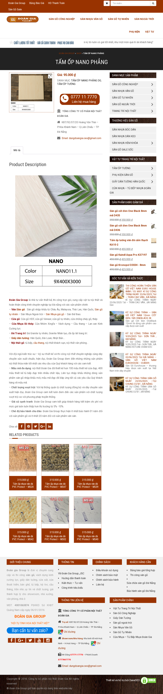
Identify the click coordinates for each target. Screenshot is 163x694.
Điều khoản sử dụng (107, 570)
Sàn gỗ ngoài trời (122, 622)
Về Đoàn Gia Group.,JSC (71, 573)
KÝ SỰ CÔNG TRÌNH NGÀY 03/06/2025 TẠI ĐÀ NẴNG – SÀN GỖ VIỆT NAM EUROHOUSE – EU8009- (141, 358)
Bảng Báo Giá (36, 3)
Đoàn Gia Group (16, 3)
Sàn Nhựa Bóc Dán (124, 129)
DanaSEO (134, 680)
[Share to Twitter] (35, 426)
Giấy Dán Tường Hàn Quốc (128, 181)
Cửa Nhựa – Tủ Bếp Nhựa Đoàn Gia (130, 190)
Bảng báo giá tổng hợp (142, 570)
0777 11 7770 (84, 96)
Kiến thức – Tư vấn (72, 583)
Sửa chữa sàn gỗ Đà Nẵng (141, 583)
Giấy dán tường (20, 338)
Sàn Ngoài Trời (144, 19)
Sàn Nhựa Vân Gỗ (122, 627)
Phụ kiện (134, 31)
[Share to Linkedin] (49, 426)
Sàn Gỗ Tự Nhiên (118, 19)
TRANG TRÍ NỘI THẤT (124, 111)
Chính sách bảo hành (107, 579)
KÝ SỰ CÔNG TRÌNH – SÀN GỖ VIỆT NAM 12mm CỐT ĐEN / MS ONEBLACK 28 (141, 315)
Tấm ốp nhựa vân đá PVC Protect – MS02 (55, 538)
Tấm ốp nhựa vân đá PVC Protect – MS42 (23, 538)
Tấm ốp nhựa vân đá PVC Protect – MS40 (87, 538)
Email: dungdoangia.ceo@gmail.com (81, 138)
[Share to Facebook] (21, 426)
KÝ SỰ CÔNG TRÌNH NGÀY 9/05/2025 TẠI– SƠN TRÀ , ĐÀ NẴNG (141, 336)
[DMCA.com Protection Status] (148, 680)
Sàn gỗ (21, 309)
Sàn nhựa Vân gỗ (91, 19)
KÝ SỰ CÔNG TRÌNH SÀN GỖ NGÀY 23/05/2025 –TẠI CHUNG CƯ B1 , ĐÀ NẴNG (141, 381)
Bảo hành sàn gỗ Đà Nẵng (141, 590)
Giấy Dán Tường (122, 617)
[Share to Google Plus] (42, 426)
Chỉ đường (69, 631)
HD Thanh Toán (56, 3)
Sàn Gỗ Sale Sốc (122, 149)
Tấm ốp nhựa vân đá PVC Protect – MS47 (55, 485)
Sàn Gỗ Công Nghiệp (62, 19)
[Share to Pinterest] (28, 426)
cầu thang (38, 342)
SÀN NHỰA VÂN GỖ (123, 90)
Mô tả (17, 150)
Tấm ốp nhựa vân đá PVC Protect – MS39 (87, 485)
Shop (78, 53)
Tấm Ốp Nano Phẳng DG (86, 80)
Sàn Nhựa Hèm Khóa (125, 142)
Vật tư (149, 31)
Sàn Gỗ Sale (15, 9)
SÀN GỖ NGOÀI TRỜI (123, 104)
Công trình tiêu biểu (72, 587)
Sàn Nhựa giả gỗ (55, 314)
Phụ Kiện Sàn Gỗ (122, 174)
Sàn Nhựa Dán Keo (124, 136)
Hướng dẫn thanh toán (74, 578)
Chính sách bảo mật (107, 575)
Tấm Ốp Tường (66, 83)
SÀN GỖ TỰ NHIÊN (122, 97)
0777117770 (76, 654)
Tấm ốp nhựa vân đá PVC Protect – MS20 (23, 485)
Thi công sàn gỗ (139, 575)
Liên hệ (100, 584)
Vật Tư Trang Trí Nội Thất (127, 608)
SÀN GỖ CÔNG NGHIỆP (125, 84)
